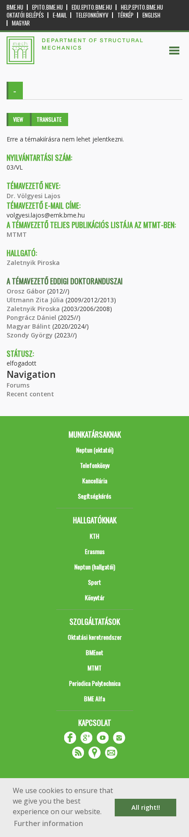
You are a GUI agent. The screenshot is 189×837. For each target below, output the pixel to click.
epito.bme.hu (47, 7)
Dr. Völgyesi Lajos (33, 196)
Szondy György (30, 335)
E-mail (60, 15)
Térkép (125, 15)
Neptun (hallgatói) (94, 566)
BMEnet (94, 652)
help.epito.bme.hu (142, 7)
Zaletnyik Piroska (33, 262)
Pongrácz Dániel (31, 317)
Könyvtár (95, 597)
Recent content (30, 394)
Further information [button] (48, 823)
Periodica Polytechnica (94, 683)
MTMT (17, 234)
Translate (49, 119)
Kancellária (94, 480)
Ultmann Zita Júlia (35, 300)
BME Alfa (94, 698)
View (18, 119)
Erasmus (95, 551)
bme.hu (15, 7)
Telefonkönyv (92, 15)
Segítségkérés (94, 495)
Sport (94, 582)
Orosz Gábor (26, 291)
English (151, 15)
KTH (94, 535)
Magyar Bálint (29, 326)
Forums (18, 385)
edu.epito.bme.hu (92, 7)
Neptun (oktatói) (94, 449)
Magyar (21, 23)
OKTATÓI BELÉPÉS (25, 15)
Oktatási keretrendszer (95, 636)
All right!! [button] (145, 807)
